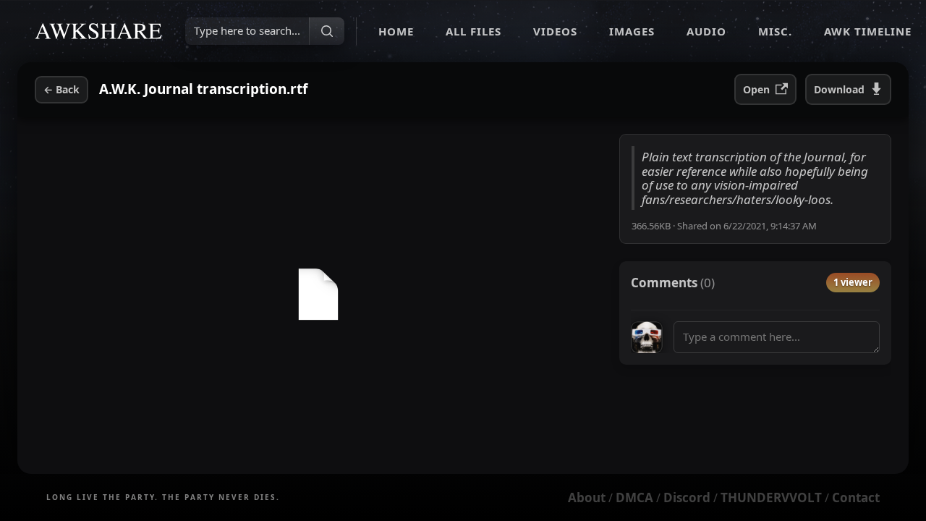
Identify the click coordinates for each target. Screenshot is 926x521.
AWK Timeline (868, 31)
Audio (706, 31)
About (587, 497)
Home (396, 31)
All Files (473, 31)
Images (632, 31)
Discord (686, 497)
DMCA (634, 497)
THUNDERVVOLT (771, 497)
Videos (555, 31)
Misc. (775, 31)
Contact (856, 497)
